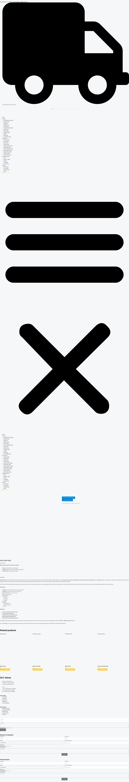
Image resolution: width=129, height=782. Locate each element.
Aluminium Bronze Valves (8, 145)
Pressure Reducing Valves (8, 127)
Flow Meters (6, 162)
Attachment (2, 744)
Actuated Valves (6, 121)
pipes (3, 620)
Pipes (5, 157)
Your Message (2, 747)
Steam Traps (6, 135)
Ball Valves (6, 123)
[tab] (2, 577)
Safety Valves (6, 129)
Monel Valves (6, 142)
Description (2, 577)
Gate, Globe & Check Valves (8, 120)
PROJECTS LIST (6, 169)
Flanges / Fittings (7, 159)
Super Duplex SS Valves (8, 150)
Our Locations (6, 168)
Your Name (2, 736)
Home (3, 117)
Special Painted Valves (8, 151)
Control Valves (6, 126)
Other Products (6, 163)
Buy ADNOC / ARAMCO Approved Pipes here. (67, 620)
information (5, 623)
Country (1, 740)
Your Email (66, 736)
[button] (64, 304)
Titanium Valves (6, 144)
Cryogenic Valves (7, 132)
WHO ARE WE (6, 166)
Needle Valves (6, 130)
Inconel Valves (6, 141)
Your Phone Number (68, 740)
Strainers (5, 133)
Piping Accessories (5, 156)
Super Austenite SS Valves (8, 148)
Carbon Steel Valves (7, 147)
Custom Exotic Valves (7, 154)
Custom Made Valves (7, 136)
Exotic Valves (4, 138)
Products (4, 118)
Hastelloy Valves (7, 139)
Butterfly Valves (6, 124)
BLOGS (5, 171)
